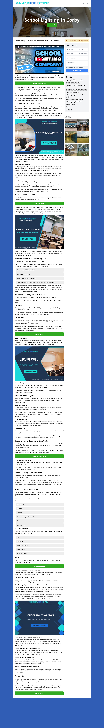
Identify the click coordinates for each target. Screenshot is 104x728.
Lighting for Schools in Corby (74, 80)
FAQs (67, 107)
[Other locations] (83, 3)
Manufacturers (70, 104)
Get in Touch (39, 334)
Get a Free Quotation (39, 83)
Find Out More (39, 203)
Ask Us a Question (39, 566)
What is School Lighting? (73, 82)
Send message (77, 70)
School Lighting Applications (74, 102)
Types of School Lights (72, 92)
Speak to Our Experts (39, 456)
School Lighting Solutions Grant (75, 99)
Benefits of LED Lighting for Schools (76, 89)
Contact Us (52, 25)
